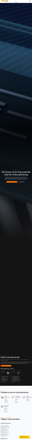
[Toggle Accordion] (24, 437)
